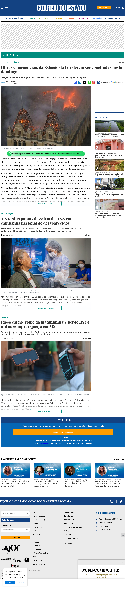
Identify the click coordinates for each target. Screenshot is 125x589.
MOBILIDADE (101, 191)
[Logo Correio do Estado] (61, 7)
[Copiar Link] (99, 82)
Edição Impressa (39, 564)
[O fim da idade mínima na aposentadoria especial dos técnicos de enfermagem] (109, 470)
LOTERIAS (101, 212)
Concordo (10, 582)
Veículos (36, 542)
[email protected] (45, 443)
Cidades (31, 18)
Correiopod (37, 549)
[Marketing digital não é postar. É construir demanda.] (77, 470)
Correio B (84, 18)
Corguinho (102, 152)
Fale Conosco (69, 523)
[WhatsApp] (89, 82)
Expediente (68, 516)
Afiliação (67, 531)
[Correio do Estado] (110, 512)
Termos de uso (70, 520)
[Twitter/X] (85, 82)
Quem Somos (69, 512)
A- (123, 62)
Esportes (70, 18)
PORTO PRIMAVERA (104, 133)
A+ (120, 62)
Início (35, 512)
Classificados (112, 18)
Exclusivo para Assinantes (76, 479)
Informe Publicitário (40, 553)
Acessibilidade (69, 534)
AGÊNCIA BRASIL (11, 81)
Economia (56, 18)
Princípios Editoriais (71, 538)
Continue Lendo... (46, 308)
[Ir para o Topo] (123, 535)
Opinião (97, 18)
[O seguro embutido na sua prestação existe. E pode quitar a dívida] (47, 470)
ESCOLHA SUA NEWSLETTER (63, 432)
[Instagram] (94, 82)
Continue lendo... (46, 204)
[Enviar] (26, 530)
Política (43, 18)
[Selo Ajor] (15, 548)
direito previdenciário (11, 479)
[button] (85, 235)
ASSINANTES (119, 459)
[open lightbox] (46, 116)
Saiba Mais (22, 582)
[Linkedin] (80, 82)
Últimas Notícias (14, 18)
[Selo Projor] (15, 562)
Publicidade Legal (39, 520)
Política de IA (38, 527)
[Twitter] (121, 501)
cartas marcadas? (103, 172)
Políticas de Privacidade (73, 527)
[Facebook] (75, 82)
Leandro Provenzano (44, 479)
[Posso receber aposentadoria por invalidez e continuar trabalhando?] (15, 470)
